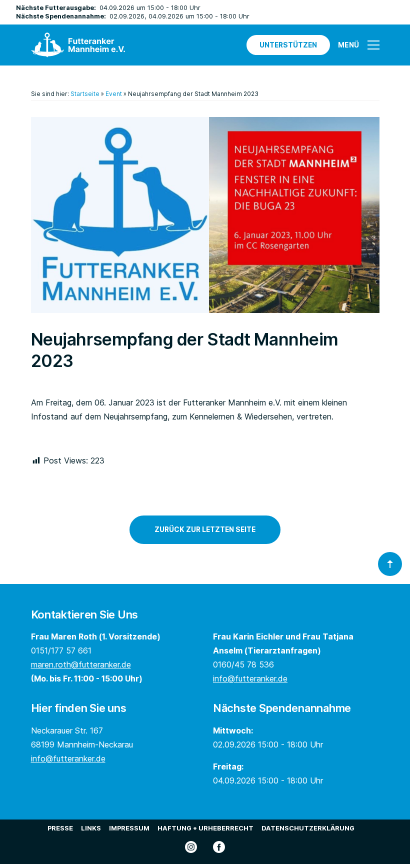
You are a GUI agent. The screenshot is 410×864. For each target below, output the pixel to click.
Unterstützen (288, 45)
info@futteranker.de (250, 679)
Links (91, 828)
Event (114, 94)
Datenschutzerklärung (308, 828)
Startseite (85, 94)
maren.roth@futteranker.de (81, 665)
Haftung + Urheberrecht (206, 828)
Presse (60, 828)
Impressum (129, 828)
